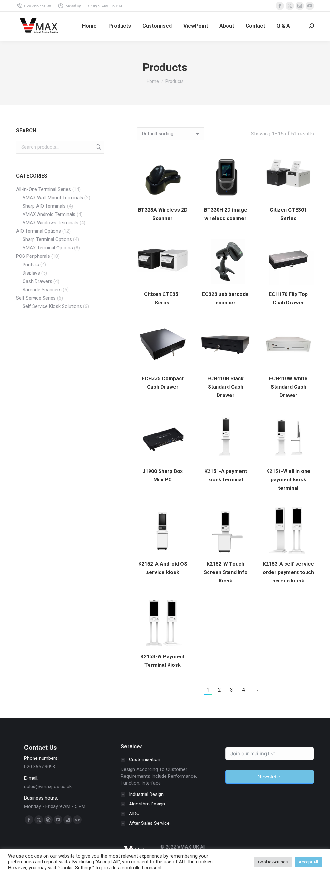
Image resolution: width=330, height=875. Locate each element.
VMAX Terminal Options (48, 248)
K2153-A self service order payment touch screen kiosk (288, 572)
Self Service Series (36, 298)
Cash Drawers (37, 281)
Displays (31, 273)
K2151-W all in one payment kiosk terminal (288, 479)
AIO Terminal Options (38, 231)
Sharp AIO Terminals (44, 206)
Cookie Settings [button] (273, 862)
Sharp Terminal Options (47, 239)
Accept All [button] (308, 862)
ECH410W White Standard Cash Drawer (288, 387)
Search (97, 147)
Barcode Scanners (42, 290)
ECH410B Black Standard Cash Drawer (225, 387)
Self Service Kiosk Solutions (52, 306)
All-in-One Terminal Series (43, 189)
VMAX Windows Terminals (50, 223)
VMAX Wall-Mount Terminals (53, 197)
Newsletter (269, 776)
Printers (31, 264)
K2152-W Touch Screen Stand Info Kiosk (226, 572)
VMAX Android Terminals (49, 214)
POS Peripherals (33, 256)
